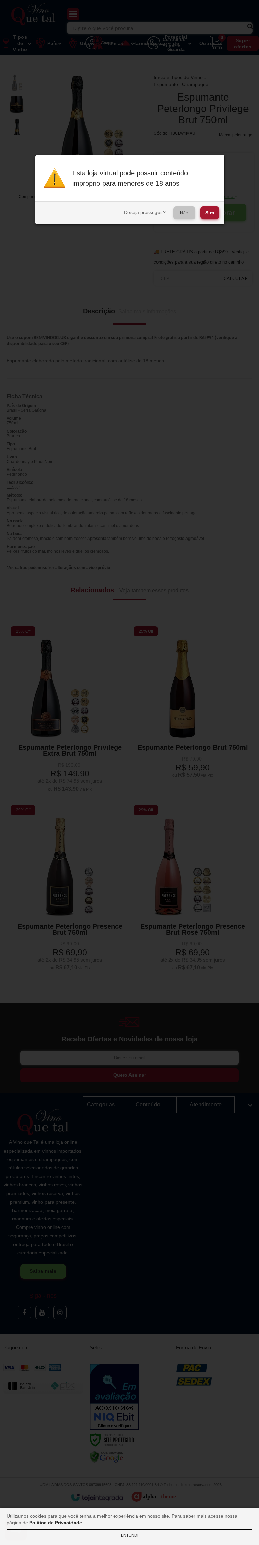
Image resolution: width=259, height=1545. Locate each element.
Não (184, 213)
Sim (209, 212)
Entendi (129, 1535)
